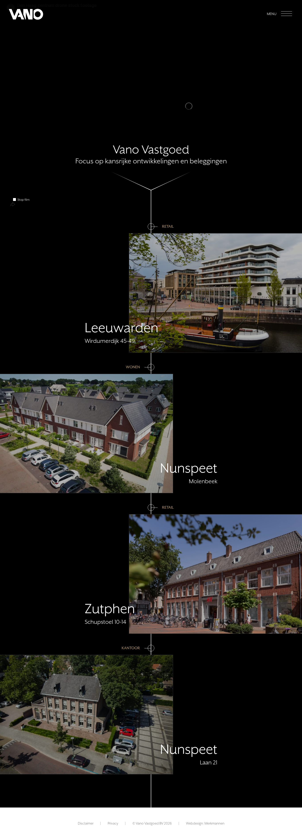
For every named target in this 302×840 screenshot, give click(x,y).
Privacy (113, 824)
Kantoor (131, 648)
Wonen (133, 367)
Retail (168, 226)
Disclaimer (86, 824)
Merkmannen (214, 824)
